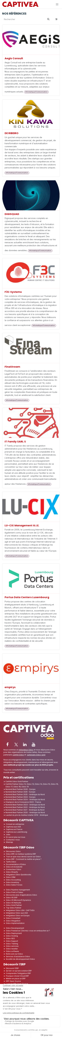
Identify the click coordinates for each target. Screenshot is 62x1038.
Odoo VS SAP (11, 897)
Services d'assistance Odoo (18, 956)
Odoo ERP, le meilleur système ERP (21, 854)
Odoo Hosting (12, 936)
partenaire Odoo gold (36, 755)
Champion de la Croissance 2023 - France (23, 802)
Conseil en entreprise (15, 824)
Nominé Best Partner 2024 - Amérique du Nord (25, 799)
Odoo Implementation (15, 923)
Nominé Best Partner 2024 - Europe (20, 797)
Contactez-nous (13, 840)
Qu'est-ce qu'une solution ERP (19, 971)
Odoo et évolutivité (14, 867)
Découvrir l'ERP (12, 968)
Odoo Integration (13, 921)
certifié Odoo (18, 755)
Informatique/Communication (36, 92)
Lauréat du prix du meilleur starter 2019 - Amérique (26, 815)
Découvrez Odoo (13, 851)
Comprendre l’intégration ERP (18, 973)
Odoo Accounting (13, 880)
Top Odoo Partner (13, 908)
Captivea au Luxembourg (16, 832)
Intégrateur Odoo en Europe (18, 915)
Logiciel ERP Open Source (17, 984)
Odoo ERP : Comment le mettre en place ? (23, 859)
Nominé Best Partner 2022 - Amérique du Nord (25, 807)
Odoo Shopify (12, 872)
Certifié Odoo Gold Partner (16, 781)
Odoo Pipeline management (18, 890)
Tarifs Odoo (11, 862)
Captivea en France (14, 829)
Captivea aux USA (13, 827)
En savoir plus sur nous (15, 837)
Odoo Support (12, 941)
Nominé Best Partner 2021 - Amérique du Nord (24, 810)
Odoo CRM (10, 877)
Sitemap (9, 842)
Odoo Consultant (13, 918)
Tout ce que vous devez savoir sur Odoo (23, 856)
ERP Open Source (13, 981)
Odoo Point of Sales (14, 892)
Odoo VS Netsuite (13, 903)
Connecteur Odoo (13, 869)
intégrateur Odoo (26, 750)
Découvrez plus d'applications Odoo (21, 895)
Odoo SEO (10, 938)
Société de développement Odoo (20, 959)
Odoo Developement (15, 928)
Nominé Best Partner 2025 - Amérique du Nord (25, 794)
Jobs (8, 834)
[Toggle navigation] (57, 4)
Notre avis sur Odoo (14, 954)
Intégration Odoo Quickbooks (18, 875)
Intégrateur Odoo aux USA (17, 913)
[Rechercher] (48, 19)
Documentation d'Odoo (16, 864)
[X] (16, 744)
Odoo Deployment (14, 933)
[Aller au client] (31, 40)
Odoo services (12, 946)
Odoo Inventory (12, 882)
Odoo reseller (12, 949)
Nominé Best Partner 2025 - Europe (20, 792)
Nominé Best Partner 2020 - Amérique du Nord (25, 812)
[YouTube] (33, 744)
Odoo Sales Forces (14, 885)
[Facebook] (7, 744)
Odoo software (12, 951)
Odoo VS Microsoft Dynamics (18, 900)
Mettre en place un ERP (16, 978)
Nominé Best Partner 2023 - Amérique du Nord (25, 805)
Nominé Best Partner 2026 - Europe (20, 789)
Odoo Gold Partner (14, 905)
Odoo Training (12, 944)
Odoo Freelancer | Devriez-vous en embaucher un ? (28, 931)
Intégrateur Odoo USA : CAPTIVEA (20, 910)
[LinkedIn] (25, 744)
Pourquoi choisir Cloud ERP (17, 976)
